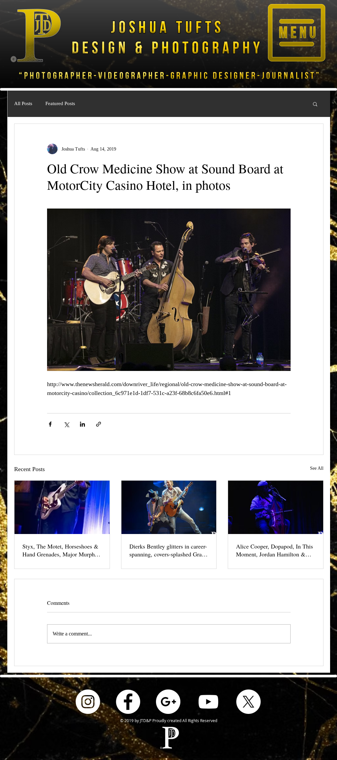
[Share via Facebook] (50, 424)
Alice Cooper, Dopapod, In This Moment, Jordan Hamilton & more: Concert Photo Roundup (274, 550)
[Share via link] (98, 424)
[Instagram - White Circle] (88, 702)
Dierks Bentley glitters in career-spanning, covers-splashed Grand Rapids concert (168, 550)
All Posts (23, 103)
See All (317, 468)
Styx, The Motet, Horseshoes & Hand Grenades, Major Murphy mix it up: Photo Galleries (60, 550)
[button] (296, 33)
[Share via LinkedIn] (82, 424)
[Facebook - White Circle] (128, 702)
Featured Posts (60, 103)
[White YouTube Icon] (208, 702)
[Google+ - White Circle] (168, 702)
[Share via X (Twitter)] (66, 424)
